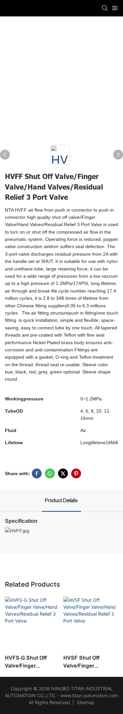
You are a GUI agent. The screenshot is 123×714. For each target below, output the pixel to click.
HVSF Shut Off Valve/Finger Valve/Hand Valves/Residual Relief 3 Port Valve (85, 662)
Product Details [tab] (61, 500)
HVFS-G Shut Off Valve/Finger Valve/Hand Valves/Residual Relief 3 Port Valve (27, 662)
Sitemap (84, 702)
